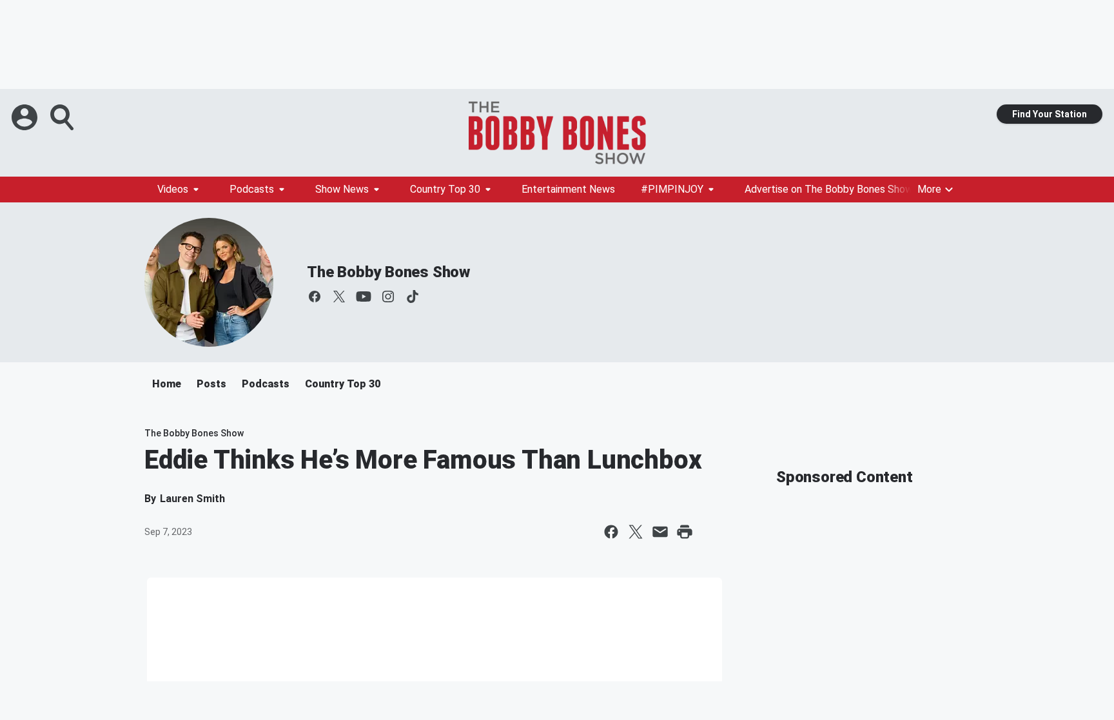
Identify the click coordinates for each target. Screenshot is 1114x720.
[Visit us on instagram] (388, 296)
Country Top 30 (445, 189)
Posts (211, 384)
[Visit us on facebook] (314, 296)
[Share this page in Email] (660, 532)
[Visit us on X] (339, 296)
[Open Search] (63, 117)
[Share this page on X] (636, 532)
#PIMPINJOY (672, 189)
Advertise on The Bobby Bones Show (829, 189)
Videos (172, 189)
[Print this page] (685, 532)
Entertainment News (568, 189)
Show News (342, 189)
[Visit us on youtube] (363, 296)
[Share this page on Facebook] (611, 532)
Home (166, 384)
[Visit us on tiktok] (412, 296)
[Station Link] (557, 133)
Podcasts (252, 189)
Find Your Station (1049, 114)
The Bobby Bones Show (388, 272)
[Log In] (26, 117)
